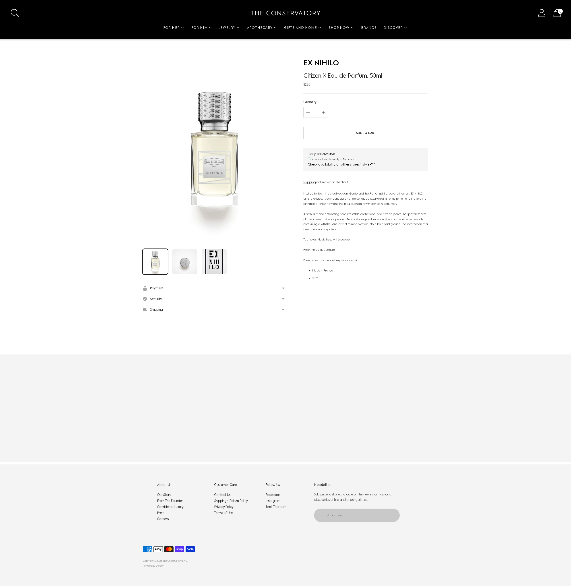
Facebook (272, 495)
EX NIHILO (321, 62)
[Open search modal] (15, 13)
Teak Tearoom (275, 507)
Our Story (164, 495)
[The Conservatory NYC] (285, 13)
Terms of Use (223, 513)
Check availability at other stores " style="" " (341, 165)
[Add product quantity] (308, 112)
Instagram (272, 501)
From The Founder (170, 501)
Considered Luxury (170, 507)
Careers (162, 519)
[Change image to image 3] (214, 261)
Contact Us (222, 495)
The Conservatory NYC (175, 560)
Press (160, 513)
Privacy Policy (224, 507)
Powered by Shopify (153, 565)
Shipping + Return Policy (231, 501)
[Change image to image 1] (155, 261)
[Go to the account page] (541, 13)
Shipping (309, 182)
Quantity (310, 102)
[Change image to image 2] (184, 261)
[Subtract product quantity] (323, 112)
